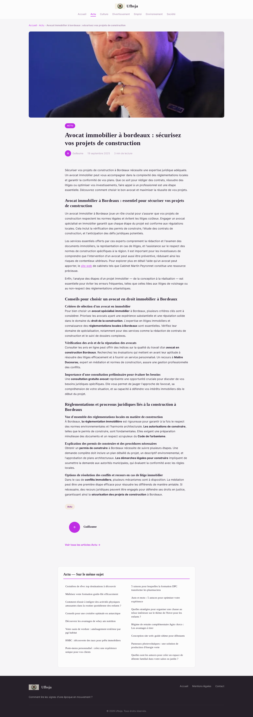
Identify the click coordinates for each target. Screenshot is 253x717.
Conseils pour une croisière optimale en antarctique (92, 613)
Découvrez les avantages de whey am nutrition (90, 621)
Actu (93, 13)
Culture (104, 13)
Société (171, 13)
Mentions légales (201, 686)
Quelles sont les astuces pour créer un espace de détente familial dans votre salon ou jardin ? (157, 656)
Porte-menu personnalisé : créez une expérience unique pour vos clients (91, 650)
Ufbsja (132, 6)
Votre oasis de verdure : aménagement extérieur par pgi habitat (93, 630)
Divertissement (121, 13)
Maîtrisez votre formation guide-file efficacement (91, 594)
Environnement (154, 13)
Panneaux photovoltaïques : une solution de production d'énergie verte (154, 645)
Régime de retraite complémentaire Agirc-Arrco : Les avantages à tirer (157, 626)
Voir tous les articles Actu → (83, 544)
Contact (219, 686)
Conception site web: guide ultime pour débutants (158, 635)
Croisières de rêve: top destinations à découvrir (90, 586)
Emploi (138, 13)
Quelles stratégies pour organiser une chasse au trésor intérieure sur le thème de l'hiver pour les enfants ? (156, 613)
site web (86, 266)
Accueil (82, 13)
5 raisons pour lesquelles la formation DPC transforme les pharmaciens (154, 588)
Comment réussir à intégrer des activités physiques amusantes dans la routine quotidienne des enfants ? (93, 603)
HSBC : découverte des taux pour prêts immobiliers (93, 640)
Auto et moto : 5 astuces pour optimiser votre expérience (155, 599)
